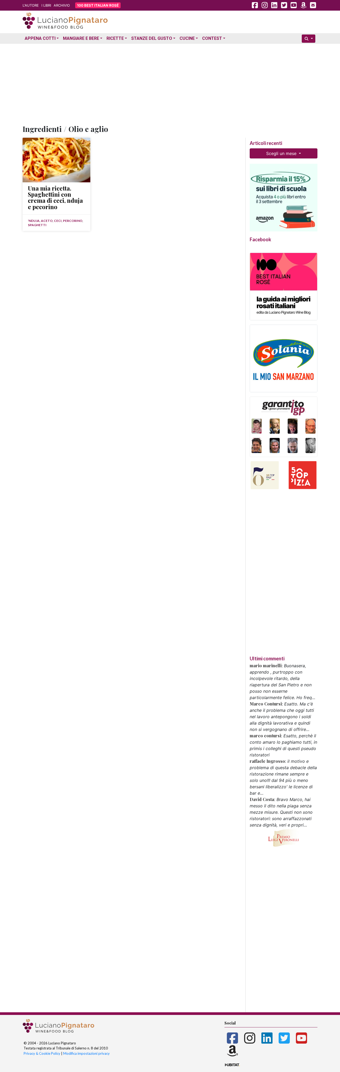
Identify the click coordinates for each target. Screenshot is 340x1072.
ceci (58, 221)
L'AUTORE (31, 5)
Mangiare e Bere (81, 38)
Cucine (187, 38)
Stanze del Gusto (151, 38)
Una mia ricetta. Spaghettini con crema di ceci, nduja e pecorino (55, 197)
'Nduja (34, 221)
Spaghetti (37, 225)
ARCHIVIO (62, 5)
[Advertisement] (170, 83)
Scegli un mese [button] (282, 153)
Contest (212, 38)
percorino (72, 221)
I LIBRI (46, 5)
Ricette (115, 38)
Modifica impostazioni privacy (86, 1053)
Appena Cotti (40, 38)
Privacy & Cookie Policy (42, 1053)
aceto (47, 221)
